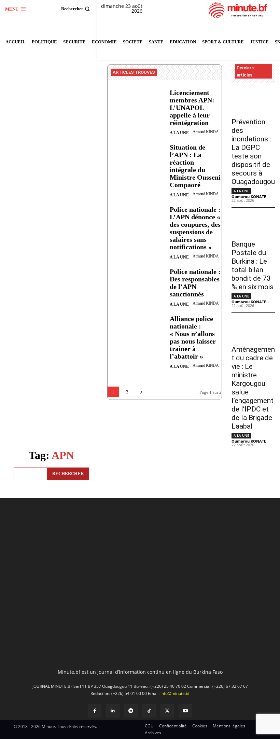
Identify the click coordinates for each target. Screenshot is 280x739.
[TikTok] (149, 710)
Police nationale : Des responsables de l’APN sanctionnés (195, 283)
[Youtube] (185, 710)
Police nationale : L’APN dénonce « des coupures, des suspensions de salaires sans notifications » (195, 228)
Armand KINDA (206, 131)
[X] (167, 710)
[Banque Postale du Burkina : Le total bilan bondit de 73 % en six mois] (253, 225)
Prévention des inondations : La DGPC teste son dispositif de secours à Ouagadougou (253, 152)
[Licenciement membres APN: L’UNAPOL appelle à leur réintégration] (136, 109)
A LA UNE (179, 132)
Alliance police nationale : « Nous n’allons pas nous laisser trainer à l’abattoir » (193, 337)
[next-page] (141, 392)
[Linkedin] (113, 710)
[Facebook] (94, 710)
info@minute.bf (175, 693)
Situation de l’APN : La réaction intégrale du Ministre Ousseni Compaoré (195, 166)
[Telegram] (131, 710)
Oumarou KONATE (249, 196)
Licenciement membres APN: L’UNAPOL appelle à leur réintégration (192, 107)
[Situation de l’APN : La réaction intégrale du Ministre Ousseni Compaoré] (136, 163)
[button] (76, 8)
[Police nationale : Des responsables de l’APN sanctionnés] (136, 288)
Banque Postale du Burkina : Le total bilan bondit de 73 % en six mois (253, 265)
